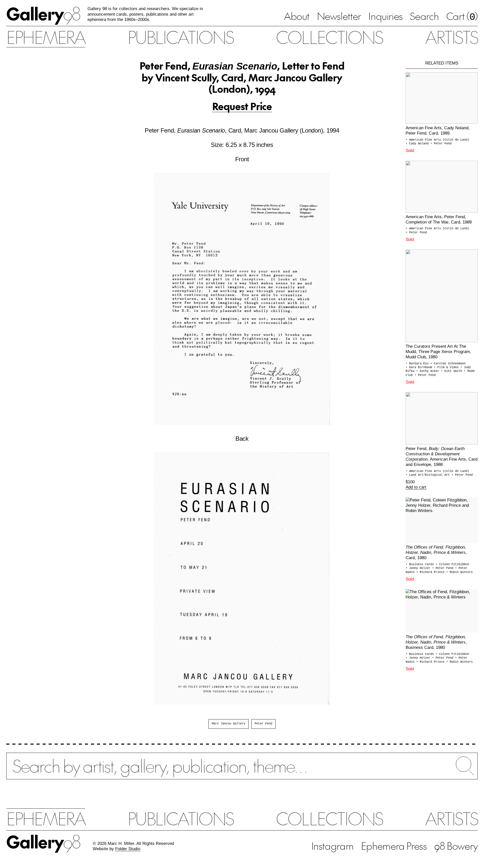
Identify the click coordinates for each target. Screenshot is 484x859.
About (296, 16)
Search (424, 16)
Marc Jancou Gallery (228, 723)
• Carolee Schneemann (448, 363)
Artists (451, 37)
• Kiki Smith (452, 371)
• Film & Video (447, 367)
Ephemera (45, 37)
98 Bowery (456, 845)
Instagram (332, 845)
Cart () (462, 16)
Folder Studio (127, 848)
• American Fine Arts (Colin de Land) (437, 140)
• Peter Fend (440, 143)
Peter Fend (263, 723)
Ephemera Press (394, 845)
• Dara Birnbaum (420, 367)
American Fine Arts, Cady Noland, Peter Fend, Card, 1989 (438, 130)
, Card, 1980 (436, 552)
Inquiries (385, 16)
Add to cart (416, 487)
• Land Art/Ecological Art (428, 475)
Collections (329, 37)
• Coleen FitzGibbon (452, 564)
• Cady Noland (418, 143)
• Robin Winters (459, 572)
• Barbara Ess (418, 363)
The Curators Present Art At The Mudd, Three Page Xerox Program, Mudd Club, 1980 (438, 351)
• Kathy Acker (428, 371)
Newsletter (339, 16)
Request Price (242, 106)
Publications (180, 37)
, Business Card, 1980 (436, 642)
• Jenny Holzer (419, 568)
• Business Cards (421, 564)
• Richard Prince (431, 572)
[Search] (242, 771)
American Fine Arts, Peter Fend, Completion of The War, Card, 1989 (439, 219)
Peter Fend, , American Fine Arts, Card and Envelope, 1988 (441, 456)
